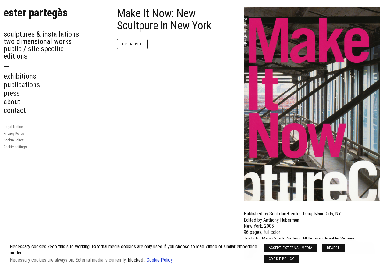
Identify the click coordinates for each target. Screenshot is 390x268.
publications (22, 84)
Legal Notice (13, 127)
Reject (333, 248)
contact (15, 110)
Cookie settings (15, 147)
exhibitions (20, 76)
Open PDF (132, 44)
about (12, 102)
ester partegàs (36, 12)
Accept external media (291, 248)
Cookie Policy (13, 140)
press (12, 93)
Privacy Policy (14, 133)
